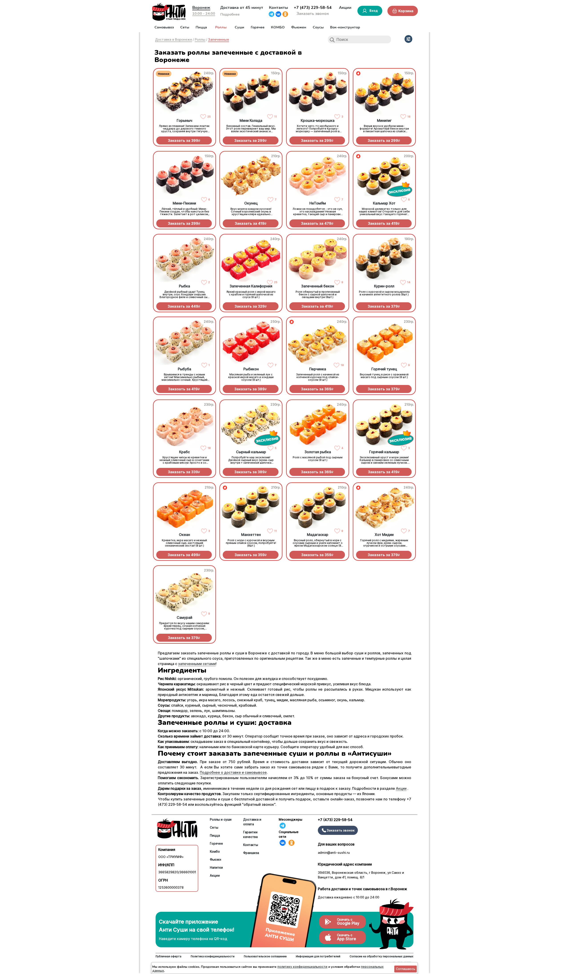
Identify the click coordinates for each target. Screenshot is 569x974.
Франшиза (251, 853)
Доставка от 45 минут (241, 7)
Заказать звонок (313, 13)
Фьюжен (298, 27)
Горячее (257, 27)
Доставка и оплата (252, 822)
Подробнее (230, 14)
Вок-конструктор (345, 27)
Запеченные (218, 39)
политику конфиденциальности (302, 966)
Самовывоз (164, 27)
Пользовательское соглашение (265, 956)
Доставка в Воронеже (173, 39)
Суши (239, 27)
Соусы (318, 27)
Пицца (201, 27)
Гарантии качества (250, 834)
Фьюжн (215, 859)
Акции (345, 7)
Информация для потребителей (318, 956)
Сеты (184, 27)
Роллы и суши (221, 819)
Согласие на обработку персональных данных (381, 956)
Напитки (216, 867)
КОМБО (278, 27)
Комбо (215, 851)
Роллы (220, 27)
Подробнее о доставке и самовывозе (233, 772)
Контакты (278, 7)
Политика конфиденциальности (212, 956)
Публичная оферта (168, 956)
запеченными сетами (197, 663)
